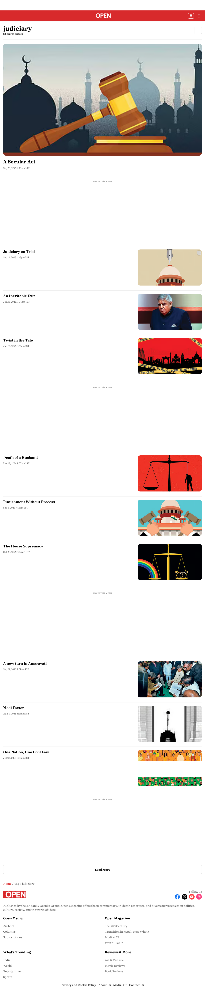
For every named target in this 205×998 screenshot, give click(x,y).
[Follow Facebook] (177, 897)
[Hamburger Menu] (5, 15)
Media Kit (120, 985)
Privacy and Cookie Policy (78, 985)
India (7, 960)
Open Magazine (117, 918)
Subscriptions (12, 937)
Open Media (13, 918)
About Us (104, 985)
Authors (8, 926)
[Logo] (102, 16)
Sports (7, 977)
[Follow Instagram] (199, 897)
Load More (102, 869)
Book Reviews (114, 971)
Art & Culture (114, 960)
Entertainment (13, 971)
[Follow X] (184, 897)
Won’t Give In (114, 943)
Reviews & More (118, 951)
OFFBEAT (191, 16)
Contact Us (136, 985)
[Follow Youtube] (192, 897)
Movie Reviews (115, 966)
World (7, 966)
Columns (9, 931)
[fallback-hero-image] (102, 100)
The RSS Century (116, 926)
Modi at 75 (112, 937)
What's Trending (17, 951)
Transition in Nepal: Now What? (127, 931)
